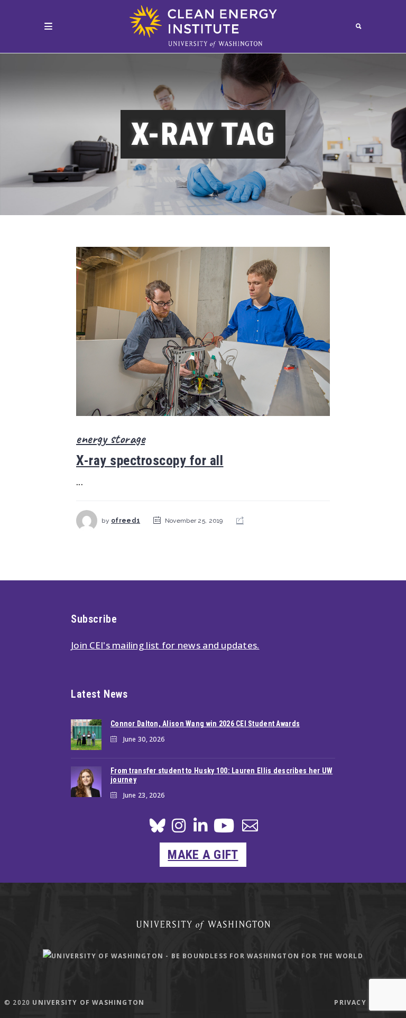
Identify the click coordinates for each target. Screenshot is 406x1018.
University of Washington (88, 1002)
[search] (359, 26)
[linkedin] (200, 828)
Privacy (350, 1002)
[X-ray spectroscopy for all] (203, 332)
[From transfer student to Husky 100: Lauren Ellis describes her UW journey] (86, 781)
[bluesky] (157, 828)
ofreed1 (125, 520)
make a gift (203, 854)
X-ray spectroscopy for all (150, 460)
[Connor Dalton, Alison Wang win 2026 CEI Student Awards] (86, 734)
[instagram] (179, 828)
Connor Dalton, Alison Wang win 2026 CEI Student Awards (205, 723)
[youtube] (224, 830)
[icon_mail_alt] (250, 827)
